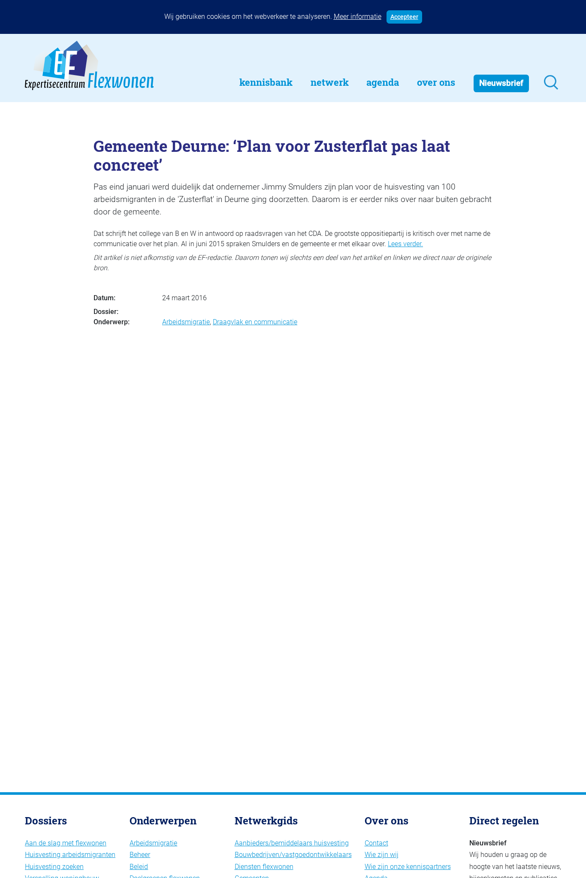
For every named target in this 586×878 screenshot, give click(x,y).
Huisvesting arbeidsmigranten (70, 855)
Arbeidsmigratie (186, 322)
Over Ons (436, 82)
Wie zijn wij (382, 855)
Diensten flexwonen (264, 867)
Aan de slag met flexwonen (65, 843)
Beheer (140, 855)
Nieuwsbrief (501, 83)
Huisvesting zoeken (54, 867)
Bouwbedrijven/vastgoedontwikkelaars (293, 855)
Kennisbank (266, 82)
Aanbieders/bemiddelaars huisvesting (292, 843)
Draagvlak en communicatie (255, 322)
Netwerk (330, 82)
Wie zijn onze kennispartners (408, 867)
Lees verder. (405, 244)
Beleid (139, 867)
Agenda (382, 82)
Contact (376, 843)
